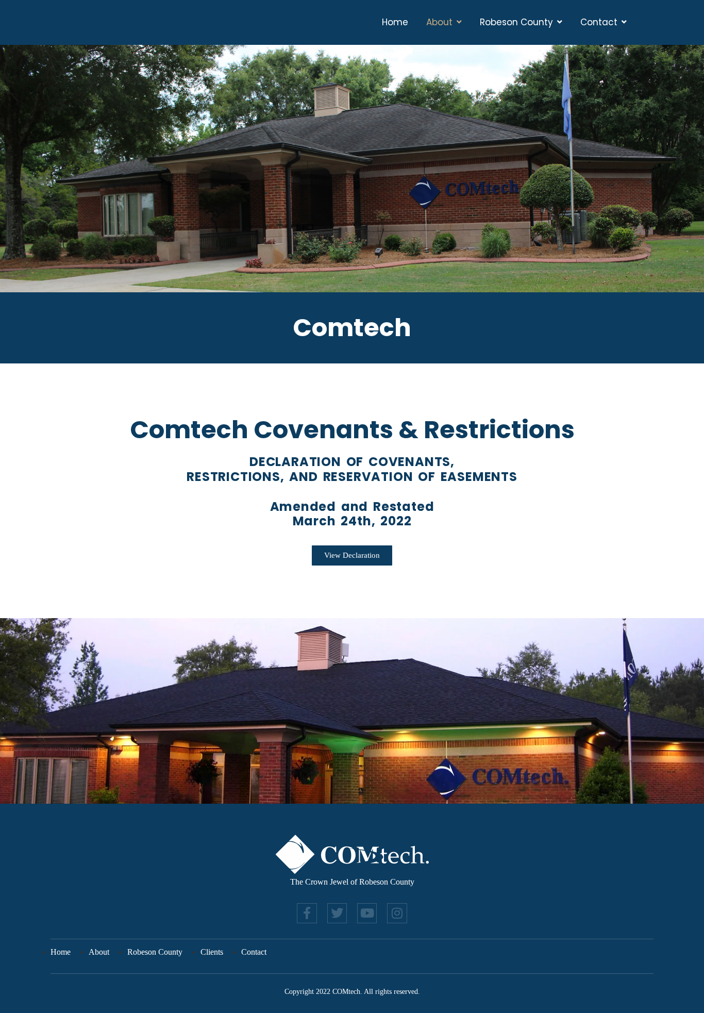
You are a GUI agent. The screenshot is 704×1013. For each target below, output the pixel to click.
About (439, 22)
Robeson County (516, 22)
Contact (598, 22)
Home (395, 22)
